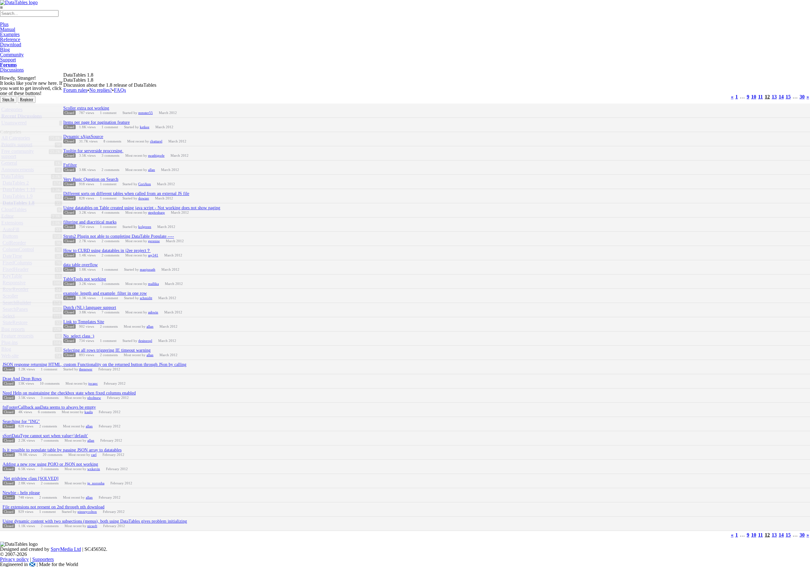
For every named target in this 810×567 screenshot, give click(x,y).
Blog (5, 49)
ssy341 (153, 255)
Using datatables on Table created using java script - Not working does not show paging (141, 207)
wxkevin (93, 469)
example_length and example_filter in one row (105, 293)
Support (8, 59)
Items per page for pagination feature (96, 122)
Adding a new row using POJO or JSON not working (50, 464)
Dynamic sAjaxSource (83, 136)
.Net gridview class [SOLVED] (31, 478)
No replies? (100, 90)
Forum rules (75, 90)
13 (774, 96)
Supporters (43, 559)
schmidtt (146, 298)
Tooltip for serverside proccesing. (93, 150)
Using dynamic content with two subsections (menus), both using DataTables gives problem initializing (95, 521)
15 (788, 96)
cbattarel (156, 141)
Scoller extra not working (86, 108)
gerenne (154, 241)
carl (94, 455)
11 (760, 96)
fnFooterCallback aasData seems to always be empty (49, 407)
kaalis (88, 412)
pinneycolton (87, 511)
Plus (4, 24)
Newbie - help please (21, 492)
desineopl (145, 341)
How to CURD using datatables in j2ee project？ (107, 250)
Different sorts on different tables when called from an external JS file (126, 193)
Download (10, 44)
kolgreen (144, 227)
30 (802, 96)
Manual (7, 29)
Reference (10, 39)
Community (12, 54)
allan (151, 170)
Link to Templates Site (83, 321)
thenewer (85, 369)
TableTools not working (84, 279)
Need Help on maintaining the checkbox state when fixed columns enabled (69, 393)
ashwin (153, 312)
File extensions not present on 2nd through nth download (53, 507)
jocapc (93, 383)
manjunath (147, 269)
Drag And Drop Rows (22, 378)
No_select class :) (78, 336)
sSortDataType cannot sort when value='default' (45, 435)
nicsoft (92, 526)
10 (753, 96)
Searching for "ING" (21, 421)
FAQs (120, 90)
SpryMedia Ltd (66, 549)
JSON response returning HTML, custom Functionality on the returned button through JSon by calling (94, 364)
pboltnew (94, 398)
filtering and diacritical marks (89, 222)
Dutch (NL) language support (89, 307)
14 (781, 96)
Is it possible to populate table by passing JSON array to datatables (62, 450)
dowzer (143, 198)
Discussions (12, 69)
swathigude (156, 155)
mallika (153, 284)
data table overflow (80, 264)
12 (767, 96)
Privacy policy (14, 559)
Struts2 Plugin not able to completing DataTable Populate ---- (118, 236)
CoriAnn (144, 184)
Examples (10, 34)
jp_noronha (95, 483)
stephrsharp (156, 212)
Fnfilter (70, 165)
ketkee (144, 127)
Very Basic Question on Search (90, 179)
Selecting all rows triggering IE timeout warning (107, 350)
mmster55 (145, 113)
